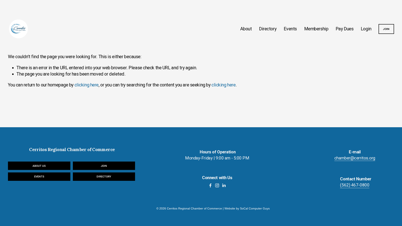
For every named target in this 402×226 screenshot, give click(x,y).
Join (104, 165)
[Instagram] (217, 185)
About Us (39, 165)
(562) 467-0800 (354, 184)
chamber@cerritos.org (354, 158)
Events (290, 28)
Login (366, 28)
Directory (267, 28)
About (246, 28)
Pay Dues (345, 28)
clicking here (87, 84)
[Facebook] (210, 185)
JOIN (386, 29)
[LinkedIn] (224, 185)
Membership (316, 28)
